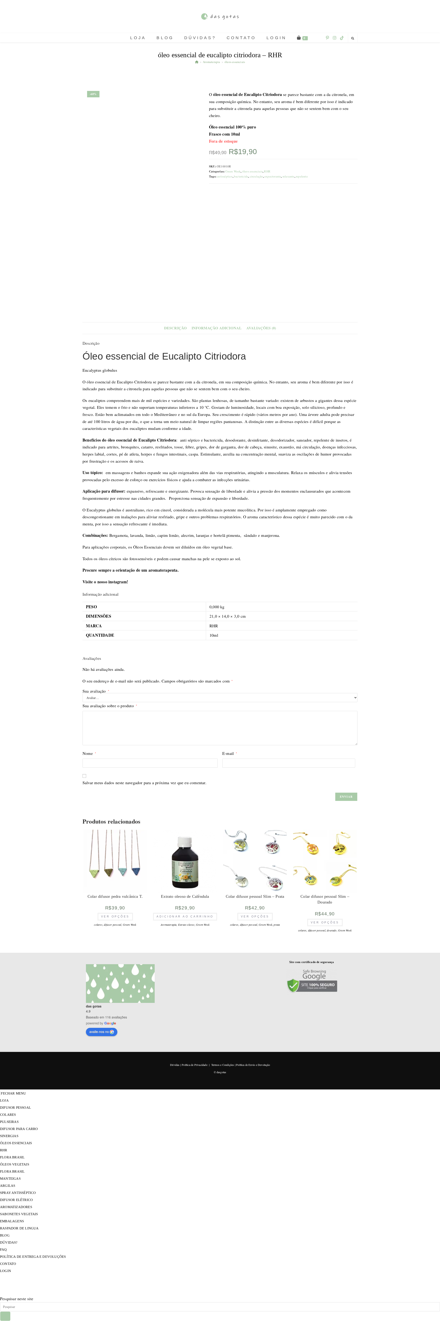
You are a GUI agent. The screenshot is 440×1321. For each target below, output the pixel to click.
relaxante (288, 176)
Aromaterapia (168, 924)
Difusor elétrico (16, 1200)
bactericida (241, 176)
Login (5, 1271)
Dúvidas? (9, 1242)
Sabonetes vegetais (19, 1214)
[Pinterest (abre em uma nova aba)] (327, 38)
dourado (331, 930)
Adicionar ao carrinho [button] (185, 916)
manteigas (10, 1178)
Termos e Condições (222, 1065)
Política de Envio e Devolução (253, 1065)
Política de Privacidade (194, 1065)
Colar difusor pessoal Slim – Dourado (324, 899)
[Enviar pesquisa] (5, 1316)
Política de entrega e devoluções (33, 1256)
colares (98, 924)
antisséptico (224, 176)
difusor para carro (19, 1129)
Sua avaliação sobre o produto (109, 705)
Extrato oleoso (186, 924)
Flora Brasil (12, 1157)
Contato (8, 1264)
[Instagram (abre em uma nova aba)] (334, 38)
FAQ (3, 1249)
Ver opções (115, 916)
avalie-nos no (99, 1031)
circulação (256, 176)
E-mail (229, 753)
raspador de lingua (19, 1228)
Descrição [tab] (175, 328)
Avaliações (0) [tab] (261, 328)
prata (277, 924)
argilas (7, 1185)
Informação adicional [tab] (217, 328)
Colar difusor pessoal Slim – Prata (255, 896)
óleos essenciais (235, 62)
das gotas (94, 1006)
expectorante (272, 176)
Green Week (233, 171)
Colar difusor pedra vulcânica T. (115, 896)
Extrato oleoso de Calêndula (185, 896)
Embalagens (12, 1221)
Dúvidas (174, 1065)
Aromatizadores (16, 1207)
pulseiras (9, 1122)
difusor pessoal (112, 924)
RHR (267, 171)
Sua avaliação (95, 691)
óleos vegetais (14, 1164)
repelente (302, 176)
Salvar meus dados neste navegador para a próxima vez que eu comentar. (144, 782)
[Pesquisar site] (352, 38)
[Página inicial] (196, 62)
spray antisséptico (18, 1193)
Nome (89, 753)
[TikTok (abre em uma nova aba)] (342, 38)
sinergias (9, 1136)
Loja (4, 1100)
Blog (5, 1235)
